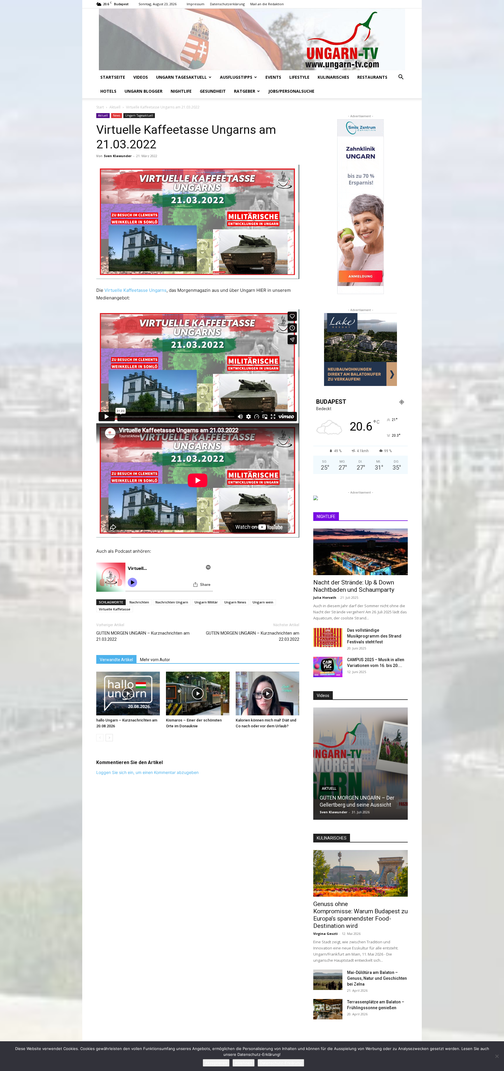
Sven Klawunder (118, 156)
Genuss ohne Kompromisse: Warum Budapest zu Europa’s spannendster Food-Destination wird (360, 914)
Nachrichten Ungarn (171, 602)
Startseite (112, 77)
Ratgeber (244, 91)
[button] (401, 77)
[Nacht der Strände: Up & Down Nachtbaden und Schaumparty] (360, 552)
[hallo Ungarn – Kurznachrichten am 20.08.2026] (128, 693)
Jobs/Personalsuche (291, 91)
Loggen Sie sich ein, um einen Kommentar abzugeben (147, 772)
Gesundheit (213, 91)
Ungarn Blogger (143, 91)
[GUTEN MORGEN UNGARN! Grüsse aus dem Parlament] (360, 763)
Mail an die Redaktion (267, 4)
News (116, 115)
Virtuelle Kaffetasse (114, 609)
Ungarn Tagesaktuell (181, 77)
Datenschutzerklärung (227, 4)
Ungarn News (235, 602)
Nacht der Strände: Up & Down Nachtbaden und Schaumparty (353, 586)
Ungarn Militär (206, 602)
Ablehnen (243, 1063)
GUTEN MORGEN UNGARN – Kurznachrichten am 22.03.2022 (252, 636)
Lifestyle (299, 77)
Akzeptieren (216, 1063)
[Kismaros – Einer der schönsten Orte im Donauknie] (198, 693)
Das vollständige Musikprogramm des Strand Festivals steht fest (374, 636)
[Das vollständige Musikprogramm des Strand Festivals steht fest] (327, 637)
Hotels (108, 91)
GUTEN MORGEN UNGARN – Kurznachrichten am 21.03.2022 (143, 636)
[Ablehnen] (497, 1056)
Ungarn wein (263, 602)
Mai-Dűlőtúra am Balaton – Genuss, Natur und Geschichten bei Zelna (377, 978)
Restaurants (372, 77)
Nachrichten (139, 602)
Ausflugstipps (236, 77)
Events (273, 77)
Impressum (195, 4)
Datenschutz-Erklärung (281, 1063)
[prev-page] (100, 737)
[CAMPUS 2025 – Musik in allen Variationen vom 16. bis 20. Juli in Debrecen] (327, 667)
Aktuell (114, 107)
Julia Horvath (324, 597)
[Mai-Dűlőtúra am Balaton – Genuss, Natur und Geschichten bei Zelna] (327, 980)
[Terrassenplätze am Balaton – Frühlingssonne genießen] (327, 1009)
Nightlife (181, 91)
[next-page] (109, 737)
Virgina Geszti (325, 933)
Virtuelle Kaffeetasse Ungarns (135, 290)
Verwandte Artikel (116, 659)
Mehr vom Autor (155, 659)
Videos (140, 77)
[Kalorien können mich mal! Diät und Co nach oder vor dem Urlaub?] (267, 693)
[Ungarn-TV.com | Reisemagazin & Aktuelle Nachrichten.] (252, 39)
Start (100, 107)
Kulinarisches (333, 77)
